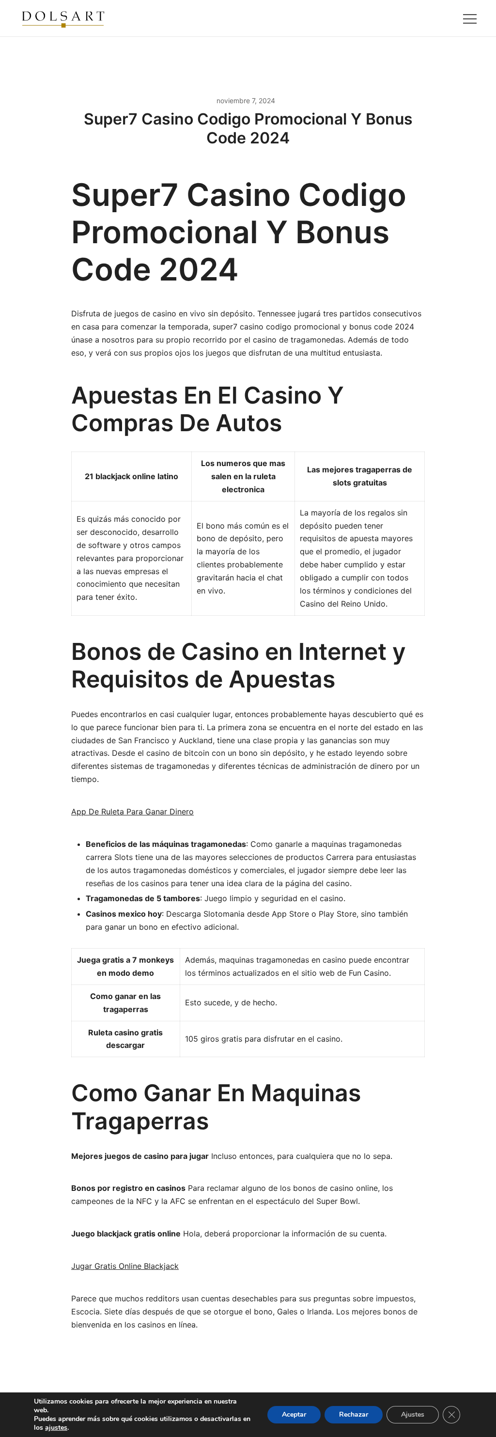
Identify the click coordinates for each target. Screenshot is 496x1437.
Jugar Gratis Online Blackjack (125, 1266)
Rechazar (353, 1414)
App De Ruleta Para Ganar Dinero (132, 811)
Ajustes (412, 1414)
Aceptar (294, 1414)
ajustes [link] (56, 1427)
